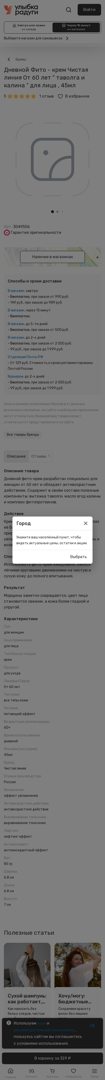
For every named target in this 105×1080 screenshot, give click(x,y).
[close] (86, 523)
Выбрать (78, 556)
